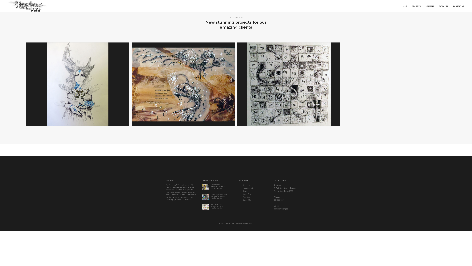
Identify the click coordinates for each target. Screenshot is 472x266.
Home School (215, 185)
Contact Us (458, 6)
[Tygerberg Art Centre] (27, 6)
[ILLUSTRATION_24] (183, 84)
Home (404, 6)
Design (245, 191)
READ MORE (187, 200)
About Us (416, 6)
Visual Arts (247, 194)
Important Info (248, 188)
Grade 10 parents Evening (219, 195)
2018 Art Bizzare (216, 204)
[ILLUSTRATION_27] (77, 84)
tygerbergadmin (216, 188)
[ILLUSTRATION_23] (288, 84)
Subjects (430, 6)
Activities (443, 6)
